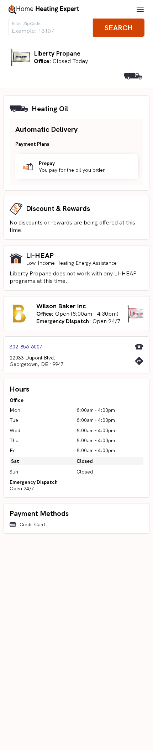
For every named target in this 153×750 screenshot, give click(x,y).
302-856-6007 (26, 346)
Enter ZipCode (26, 23)
